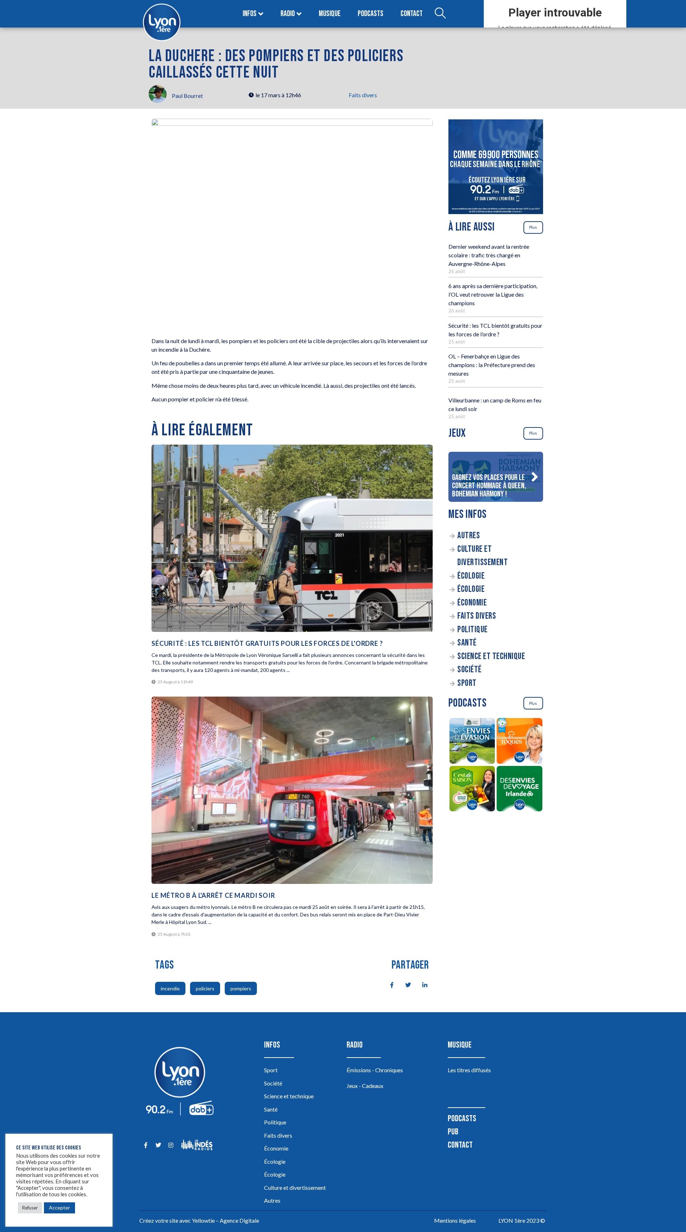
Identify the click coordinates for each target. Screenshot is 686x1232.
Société (469, 669)
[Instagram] (170, 1145)
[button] (534, 477)
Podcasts (370, 14)
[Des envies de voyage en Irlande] (519, 790)
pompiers (240, 988)
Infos (250, 14)
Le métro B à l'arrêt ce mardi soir (213, 895)
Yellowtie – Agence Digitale (225, 1220)
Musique (329, 14)
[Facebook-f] (145, 1145)
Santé (467, 642)
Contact (412, 14)
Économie (472, 602)
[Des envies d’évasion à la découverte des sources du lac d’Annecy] (472, 742)
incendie (170, 988)
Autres (468, 535)
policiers (205, 988)
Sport (467, 683)
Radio (287, 14)
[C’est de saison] (472, 790)
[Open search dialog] (440, 14)
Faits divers (363, 94)
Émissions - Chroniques (375, 1070)
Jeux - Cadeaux (365, 1085)
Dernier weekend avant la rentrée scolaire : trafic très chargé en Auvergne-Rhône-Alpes (488, 255)
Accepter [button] (59, 1207)
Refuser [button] (30, 1208)
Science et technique (491, 656)
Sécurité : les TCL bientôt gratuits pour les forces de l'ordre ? (267, 643)
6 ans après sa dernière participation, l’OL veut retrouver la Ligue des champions (492, 294)
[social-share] (388, 984)
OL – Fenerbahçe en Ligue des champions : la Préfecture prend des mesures (491, 365)
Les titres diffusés (469, 1070)
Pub (453, 1132)
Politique (472, 629)
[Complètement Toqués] (519, 742)
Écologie (470, 576)
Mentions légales (455, 1220)
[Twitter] (158, 1145)
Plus (533, 227)
